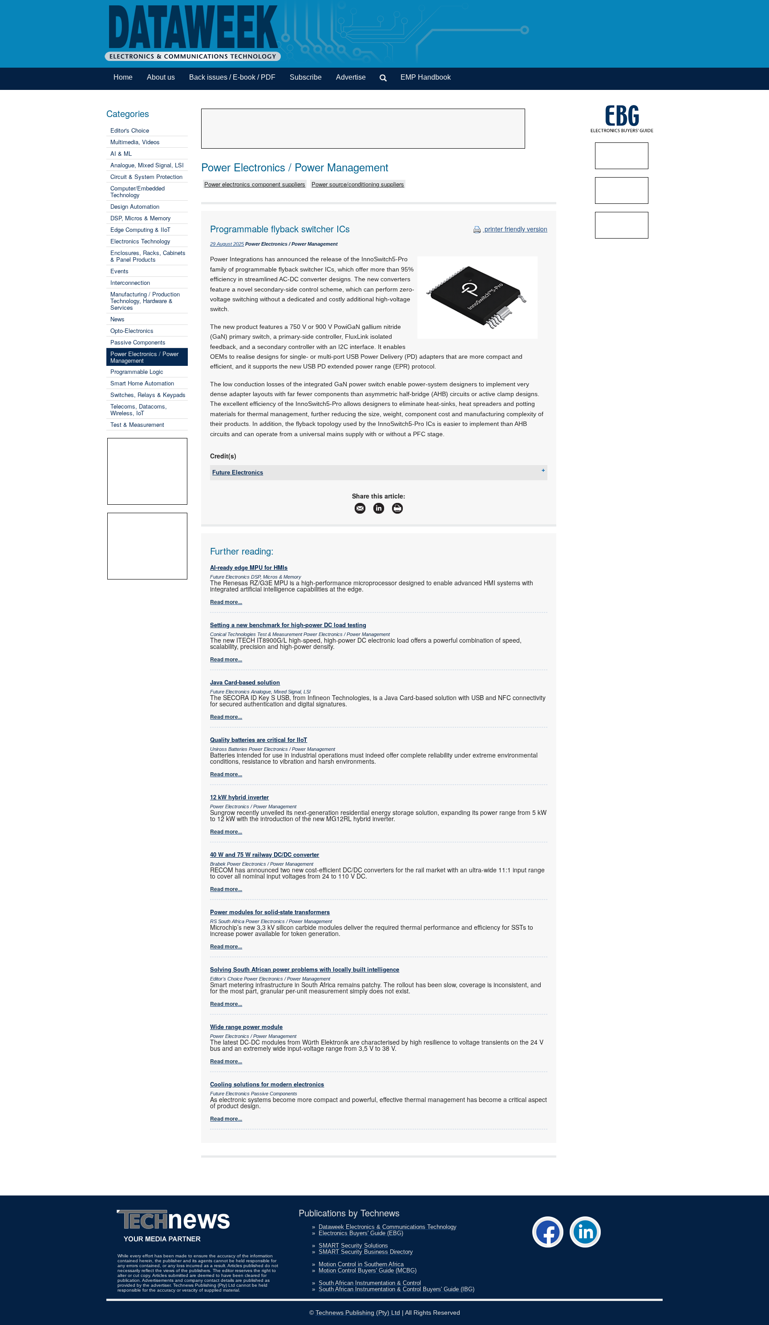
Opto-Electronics (132, 330)
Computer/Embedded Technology (137, 191)
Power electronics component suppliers (254, 184)
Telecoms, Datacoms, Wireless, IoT (138, 409)
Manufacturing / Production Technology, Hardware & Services (145, 301)
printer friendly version (515, 228)
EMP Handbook (426, 77)
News (117, 319)
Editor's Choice (129, 130)
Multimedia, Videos (135, 142)
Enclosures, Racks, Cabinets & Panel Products (148, 255)
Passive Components (138, 342)
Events (119, 271)
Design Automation (134, 206)
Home (123, 77)
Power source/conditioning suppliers (358, 184)
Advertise (351, 77)
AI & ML (121, 153)
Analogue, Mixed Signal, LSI (147, 165)
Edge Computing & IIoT (140, 229)
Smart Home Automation (142, 383)
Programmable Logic (136, 371)
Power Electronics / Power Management (144, 357)
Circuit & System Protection (146, 176)
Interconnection (130, 282)
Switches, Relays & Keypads (148, 394)
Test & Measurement (137, 424)
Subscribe (306, 77)
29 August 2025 (227, 244)
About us (161, 77)
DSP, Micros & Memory (140, 218)
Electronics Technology (140, 241)
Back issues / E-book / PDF (232, 77)
